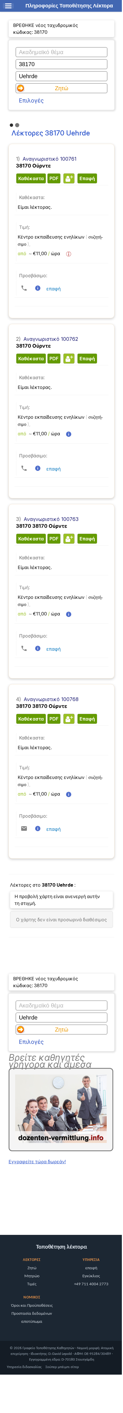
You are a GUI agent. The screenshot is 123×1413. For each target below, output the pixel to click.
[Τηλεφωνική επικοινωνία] (24, 288)
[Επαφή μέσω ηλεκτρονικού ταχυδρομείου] (24, 828)
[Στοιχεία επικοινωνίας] (37, 288)
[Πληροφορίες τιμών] (68, 254)
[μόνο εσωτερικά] (4, 1214)
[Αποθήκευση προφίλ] (68, 178)
